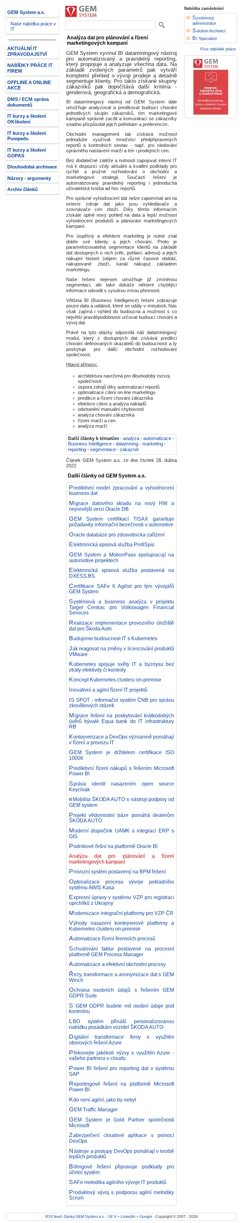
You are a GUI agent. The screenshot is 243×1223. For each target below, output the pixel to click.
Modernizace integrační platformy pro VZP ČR (121, 913)
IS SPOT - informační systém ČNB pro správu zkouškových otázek (121, 702)
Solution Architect (209, 31)
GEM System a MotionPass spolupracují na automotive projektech (121, 557)
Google (146, 1216)
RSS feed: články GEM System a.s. (75, 1216)
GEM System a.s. (26, 12)
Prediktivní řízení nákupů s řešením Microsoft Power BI (121, 771)
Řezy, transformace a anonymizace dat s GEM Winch (121, 977)
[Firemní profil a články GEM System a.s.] (81, 15)
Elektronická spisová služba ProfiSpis (111, 544)
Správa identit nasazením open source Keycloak (121, 786)
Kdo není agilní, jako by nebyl (102, 1099)
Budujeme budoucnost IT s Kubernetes (113, 638)
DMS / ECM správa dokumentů (28, 102)
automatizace (157, 438)
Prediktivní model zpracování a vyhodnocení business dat (121, 490)
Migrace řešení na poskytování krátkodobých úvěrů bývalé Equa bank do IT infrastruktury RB (121, 721)
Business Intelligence (90, 443)
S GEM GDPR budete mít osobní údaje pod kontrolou (121, 1008)
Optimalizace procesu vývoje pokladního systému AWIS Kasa (121, 884)
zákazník (129, 449)
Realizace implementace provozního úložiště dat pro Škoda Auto (121, 625)
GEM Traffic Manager (93, 1109)
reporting (77, 449)
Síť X (112, 1216)
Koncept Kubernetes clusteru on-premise (115, 679)
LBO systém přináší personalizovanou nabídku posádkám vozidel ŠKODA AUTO (121, 1024)
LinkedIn (128, 1216)
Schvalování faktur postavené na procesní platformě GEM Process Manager (121, 951)
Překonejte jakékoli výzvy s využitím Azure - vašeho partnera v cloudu (121, 1055)
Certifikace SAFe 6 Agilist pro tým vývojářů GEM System (121, 589)
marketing (152, 443)
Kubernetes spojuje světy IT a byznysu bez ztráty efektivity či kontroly (121, 667)
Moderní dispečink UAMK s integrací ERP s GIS (121, 833)
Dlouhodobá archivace (32, 166)
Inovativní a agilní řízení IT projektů (108, 690)
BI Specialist (204, 38)
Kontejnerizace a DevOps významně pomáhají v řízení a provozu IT (121, 739)
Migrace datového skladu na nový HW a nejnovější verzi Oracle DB (121, 506)
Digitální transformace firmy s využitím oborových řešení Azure (121, 1039)
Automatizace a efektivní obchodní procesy (117, 964)
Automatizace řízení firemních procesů (112, 938)
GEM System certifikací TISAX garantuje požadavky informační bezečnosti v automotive (121, 521)
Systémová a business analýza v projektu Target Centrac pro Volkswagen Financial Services (121, 607)
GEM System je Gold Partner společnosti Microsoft (121, 1122)
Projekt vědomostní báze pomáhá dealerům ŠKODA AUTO (121, 818)
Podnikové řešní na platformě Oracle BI (113, 846)
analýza (131, 438)
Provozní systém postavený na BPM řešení (117, 871)
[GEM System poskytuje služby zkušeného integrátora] (210, 117)
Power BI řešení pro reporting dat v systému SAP (121, 1071)
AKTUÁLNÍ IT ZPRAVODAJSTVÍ (27, 51)
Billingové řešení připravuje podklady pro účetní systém (121, 1169)
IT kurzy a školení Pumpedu (26, 136)
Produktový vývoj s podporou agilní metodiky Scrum (121, 1195)
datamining (127, 443)
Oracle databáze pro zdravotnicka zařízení (117, 534)
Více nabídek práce (218, 49)
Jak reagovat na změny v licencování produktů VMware (121, 651)
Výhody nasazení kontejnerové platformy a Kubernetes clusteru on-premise (121, 925)
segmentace (103, 449)
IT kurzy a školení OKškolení (26, 119)
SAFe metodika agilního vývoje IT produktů (117, 1182)
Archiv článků (22, 189)
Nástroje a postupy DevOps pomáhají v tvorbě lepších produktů (121, 1154)
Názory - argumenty (29, 178)
